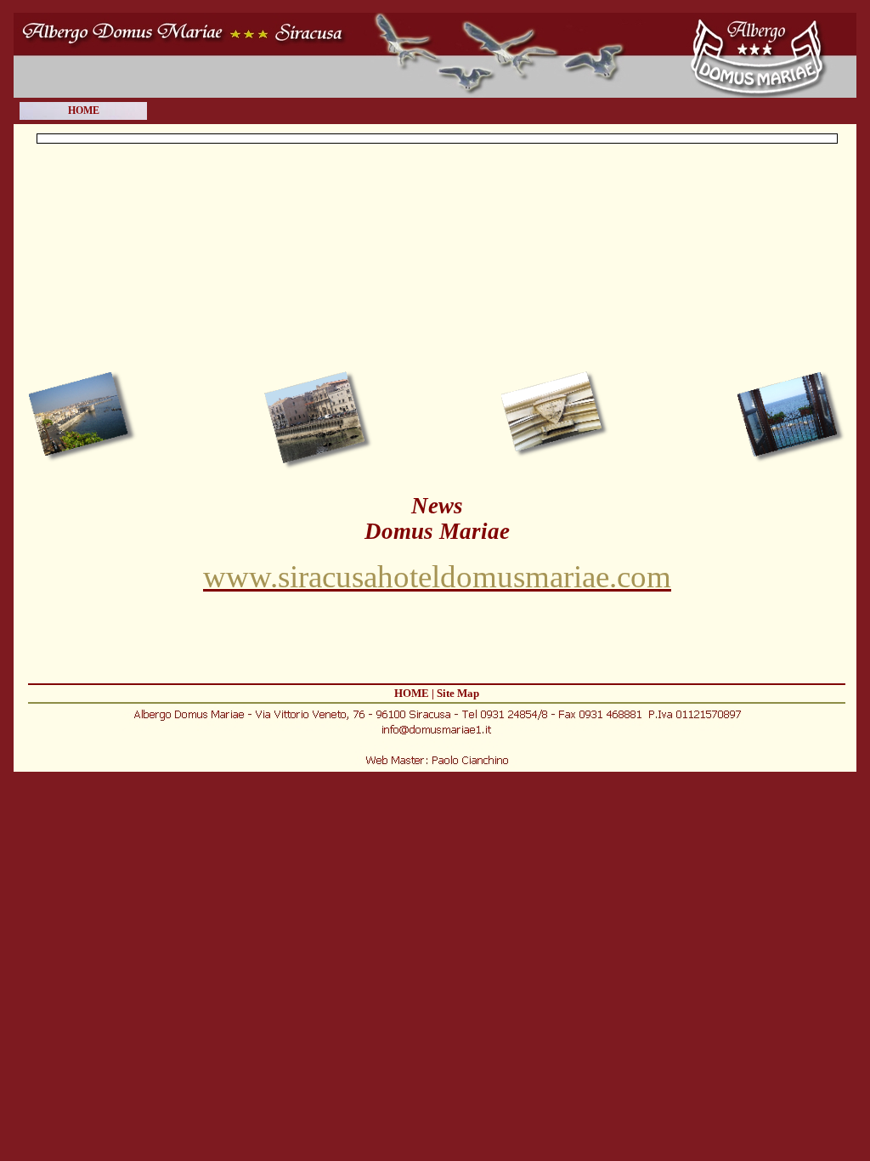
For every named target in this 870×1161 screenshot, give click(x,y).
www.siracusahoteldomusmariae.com (437, 576)
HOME (83, 110)
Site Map (458, 693)
